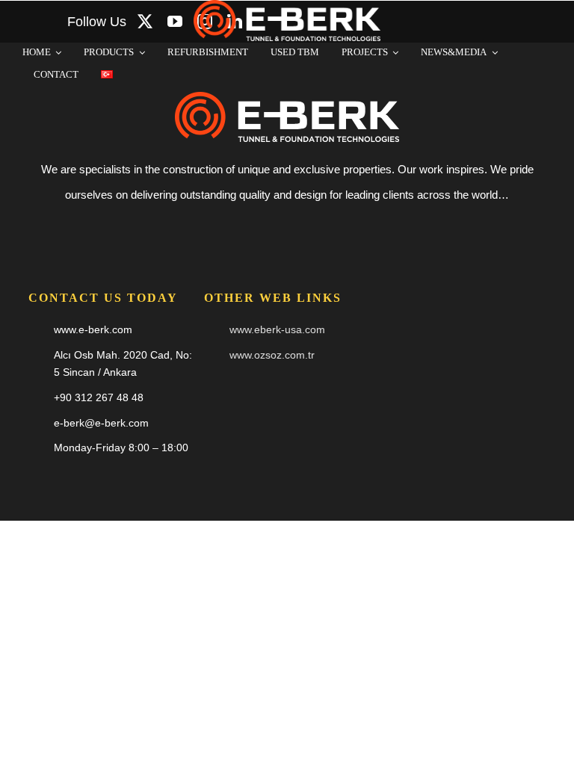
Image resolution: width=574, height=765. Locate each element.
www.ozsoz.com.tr (272, 355)
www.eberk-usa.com (277, 329)
